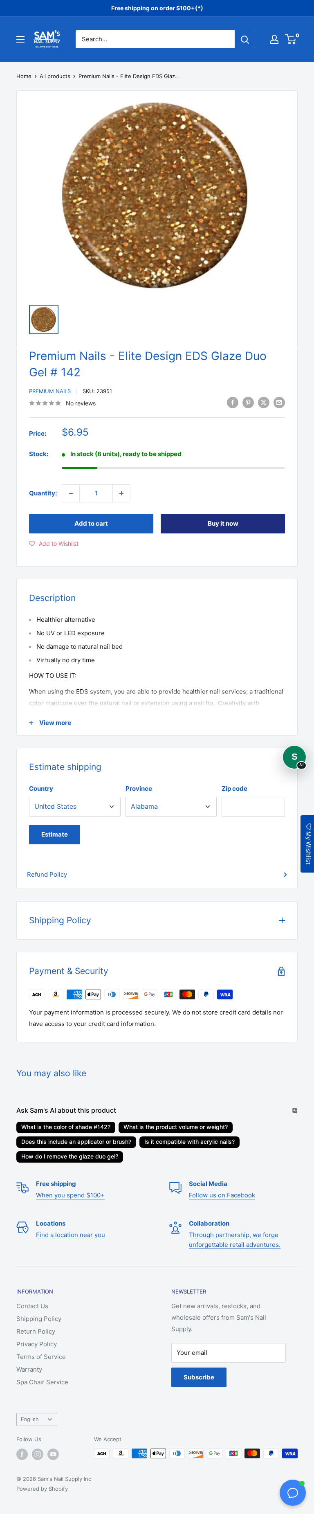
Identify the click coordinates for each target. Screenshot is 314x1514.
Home (23, 76)
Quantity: (43, 493)
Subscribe (199, 1377)
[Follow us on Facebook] (22, 1454)
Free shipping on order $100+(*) (157, 7)
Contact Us (32, 1306)
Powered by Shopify (42, 1488)
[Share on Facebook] (232, 402)
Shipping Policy (38, 1319)
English (30, 1419)
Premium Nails (50, 391)
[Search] (245, 39)
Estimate (54, 834)
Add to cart (91, 523)
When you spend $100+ (70, 1195)
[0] (291, 39)
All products (55, 76)
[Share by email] (279, 402)
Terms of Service (41, 1357)
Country (41, 788)
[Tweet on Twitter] (263, 402)
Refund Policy (47, 874)
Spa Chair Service (42, 1382)
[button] (53, 543)
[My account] (274, 39)
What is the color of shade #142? (65, 1126)
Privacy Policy (36, 1344)
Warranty (29, 1369)
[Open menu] (20, 39)
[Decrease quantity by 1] (70, 493)
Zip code (234, 788)
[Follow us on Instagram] (37, 1454)
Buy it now (223, 523)
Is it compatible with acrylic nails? (189, 1141)
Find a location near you (70, 1235)
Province (139, 788)
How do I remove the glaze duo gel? (69, 1156)
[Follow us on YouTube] (53, 1454)
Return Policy (35, 1331)
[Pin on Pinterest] (248, 402)
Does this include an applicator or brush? (76, 1141)
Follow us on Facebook (222, 1195)
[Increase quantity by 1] (121, 493)
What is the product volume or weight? (175, 1126)
